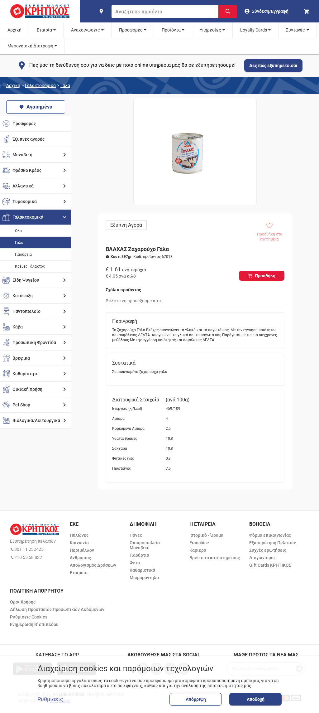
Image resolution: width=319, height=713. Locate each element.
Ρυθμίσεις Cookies (28, 616)
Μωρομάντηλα (144, 577)
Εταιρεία (79, 572)
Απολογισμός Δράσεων (93, 565)
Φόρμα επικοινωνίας (270, 535)
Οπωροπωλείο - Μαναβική (146, 545)
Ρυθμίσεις (50, 699)
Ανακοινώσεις (85, 29)
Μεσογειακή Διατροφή (30, 45)
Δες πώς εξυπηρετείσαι (273, 65)
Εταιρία (44, 29)
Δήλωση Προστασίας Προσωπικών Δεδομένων (57, 609)
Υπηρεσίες (210, 29)
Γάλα (65, 85)
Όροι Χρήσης (23, 601)
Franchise (199, 542)
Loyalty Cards (253, 29)
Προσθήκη (265, 275)
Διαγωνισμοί (262, 557)
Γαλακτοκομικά (40, 85)
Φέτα (135, 562)
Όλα (18, 231)
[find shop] (101, 11)
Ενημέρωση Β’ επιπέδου (34, 624)
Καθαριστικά (142, 570)
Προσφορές (131, 29)
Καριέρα (197, 550)
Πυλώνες (79, 535)
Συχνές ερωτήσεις (267, 550)
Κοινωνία (79, 542)
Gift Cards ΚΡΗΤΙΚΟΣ (270, 565)
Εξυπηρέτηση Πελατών (272, 542)
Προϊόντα (171, 29)
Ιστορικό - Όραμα (206, 535)
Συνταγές (295, 29)
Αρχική (14, 29)
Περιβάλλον (82, 550)
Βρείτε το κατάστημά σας (214, 557)
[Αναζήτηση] (227, 11)
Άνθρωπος (80, 557)
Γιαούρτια (23, 254)
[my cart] (307, 11)
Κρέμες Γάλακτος (30, 266)
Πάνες (136, 535)
